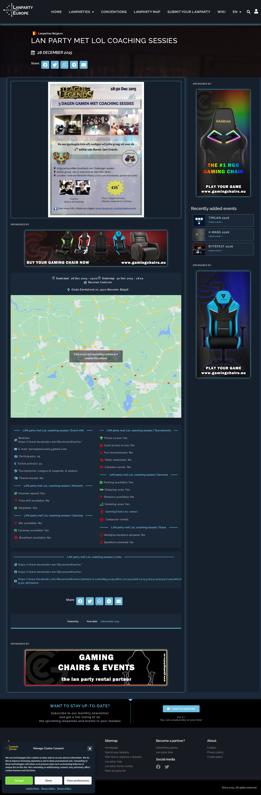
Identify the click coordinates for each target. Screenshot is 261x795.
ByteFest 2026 (221, 246)
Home (56, 12)
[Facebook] (158, 767)
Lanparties (79, 12)
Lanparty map (147, 12)
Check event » (216, 222)
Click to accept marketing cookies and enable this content (96, 356)
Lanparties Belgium (50, 33)
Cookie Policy (32, 788)
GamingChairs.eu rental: (121, 511)
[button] (90, 748)
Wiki (221, 12)
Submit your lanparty (188, 12)
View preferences (78, 780)
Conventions (114, 12)
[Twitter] (167, 767)
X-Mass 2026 (219, 232)
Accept (19, 780)
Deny (48, 780)
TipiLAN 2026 (219, 218)
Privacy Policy (48, 788)
